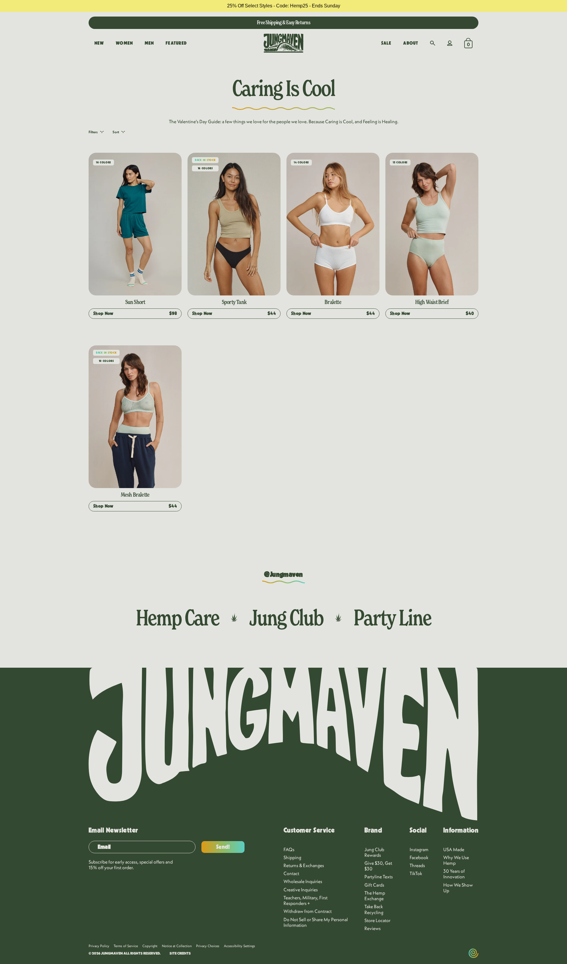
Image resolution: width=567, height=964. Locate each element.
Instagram (419, 849)
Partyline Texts (378, 877)
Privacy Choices (207, 946)
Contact (291, 873)
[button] (432, 43)
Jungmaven (112, 953)
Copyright (149, 946)
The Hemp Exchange (374, 895)
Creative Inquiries (301, 890)
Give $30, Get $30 (378, 866)
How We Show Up (458, 887)
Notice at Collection (177, 946)
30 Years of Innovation (454, 874)
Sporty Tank (234, 301)
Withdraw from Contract (308, 911)
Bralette (333, 301)
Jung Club (286, 617)
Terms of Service (126, 946)
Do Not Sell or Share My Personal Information (316, 922)
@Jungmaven (283, 574)
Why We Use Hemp (456, 860)
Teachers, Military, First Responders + (306, 900)
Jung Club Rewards (374, 852)
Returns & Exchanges (304, 865)
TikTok (416, 873)
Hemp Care (177, 617)
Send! (223, 847)
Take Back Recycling (373, 909)
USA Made (453, 849)
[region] (283, 6)
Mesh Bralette (135, 494)
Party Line (392, 617)
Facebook (419, 857)
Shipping (292, 857)
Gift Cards (374, 885)
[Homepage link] (283, 43)
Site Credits (180, 953)
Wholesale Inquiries (303, 881)
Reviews (372, 928)
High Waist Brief (432, 301)
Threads (417, 865)
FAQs (289, 849)
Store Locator (377, 920)
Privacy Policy (99, 946)
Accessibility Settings (239, 946)
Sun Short (135, 301)
